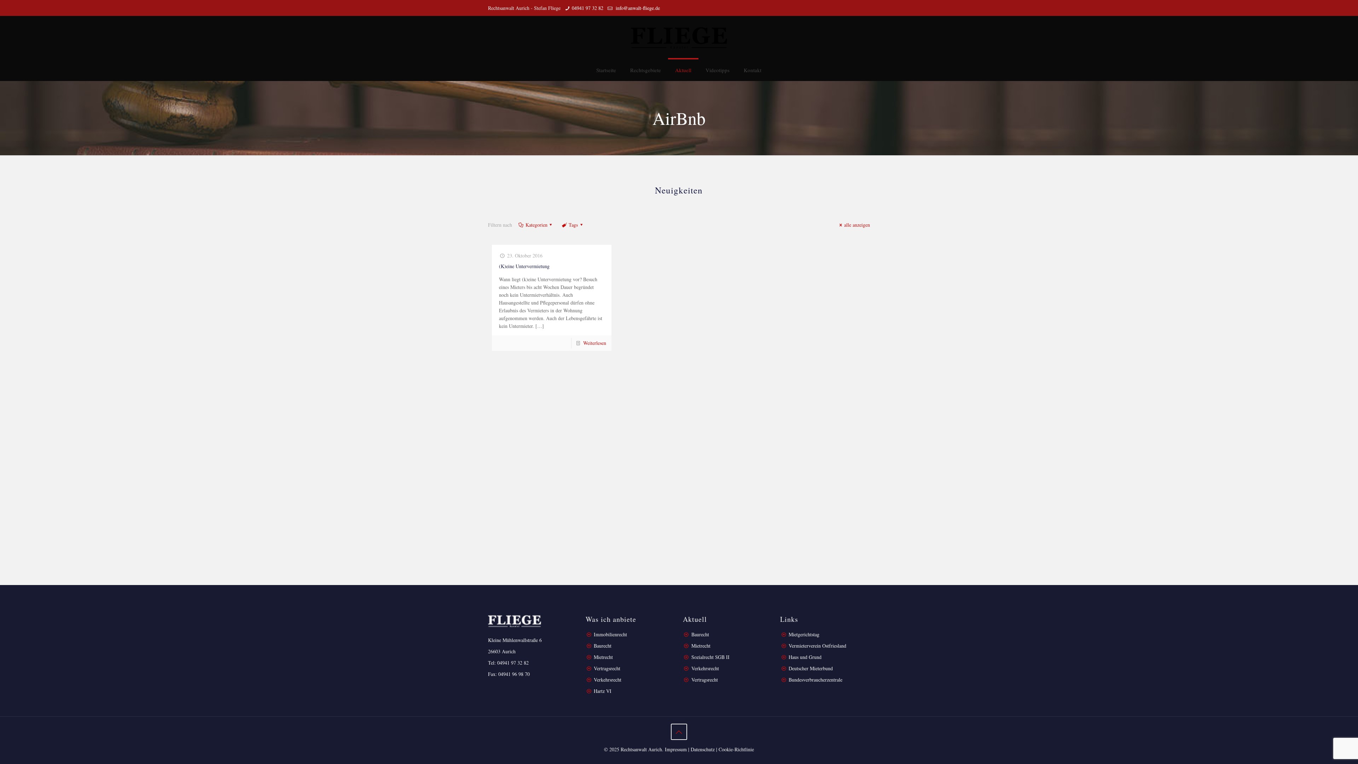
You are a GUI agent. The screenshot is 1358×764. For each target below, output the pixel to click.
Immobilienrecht (609, 634)
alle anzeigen (857, 224)
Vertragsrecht (606, 668)
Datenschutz (703, 749)
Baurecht (602, 645)
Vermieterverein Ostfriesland (817, 645)
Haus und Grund (805, 657)
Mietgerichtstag (804, 634)
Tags (573, 224)
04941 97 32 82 (587, 8)
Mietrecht (603, 657)
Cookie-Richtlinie (736, 749)
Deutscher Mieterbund (811, 668)
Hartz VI (602, 691)
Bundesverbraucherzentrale (815, 679)
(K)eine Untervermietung (524, 266)
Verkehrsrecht (606, 679)
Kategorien (536, 224)
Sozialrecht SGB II (710, 657)
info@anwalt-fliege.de (637, 8)
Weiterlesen (594, 343)
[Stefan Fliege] (679, 37)
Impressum (676, 749)
